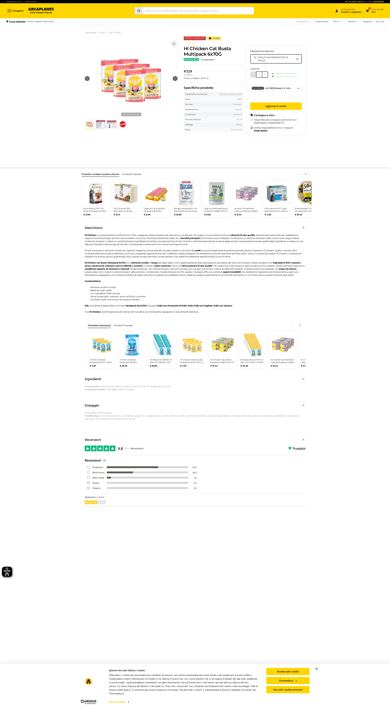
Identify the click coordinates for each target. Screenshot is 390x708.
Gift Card (380, 21)
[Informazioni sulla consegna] (283, 122)
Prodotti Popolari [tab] (131, 174)
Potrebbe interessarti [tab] (99, 325)
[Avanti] (305, 174)
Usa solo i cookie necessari (287, 689)
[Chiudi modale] (70, 32)
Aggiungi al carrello (276, 106)
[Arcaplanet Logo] (41, 11)
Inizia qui (346, 33)
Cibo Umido (114, 32)
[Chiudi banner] (317, 669)
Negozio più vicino (14, 2)
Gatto (102, 32)
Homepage (90, 32)
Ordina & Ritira (322, 21)
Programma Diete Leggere (319, 39)
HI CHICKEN (190, 43)
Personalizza (286, 680)
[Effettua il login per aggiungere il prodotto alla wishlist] (174, 44)
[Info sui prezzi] (207, 78)
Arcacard (317, 35)
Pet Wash (317, 30)
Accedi (339, 26)
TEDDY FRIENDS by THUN (319, 30)
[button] (131, 78)
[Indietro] (299, 174)
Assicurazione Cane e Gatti (325, 39)
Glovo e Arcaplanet (321, 49)
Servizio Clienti (31, 2)
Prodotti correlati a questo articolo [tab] (100, 174)
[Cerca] (139, 10)
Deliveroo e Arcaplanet (323, 54)
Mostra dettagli (117, 702)
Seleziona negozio (41, 57)
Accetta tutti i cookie (288, 671)
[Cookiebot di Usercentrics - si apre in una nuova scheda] (88, 702)
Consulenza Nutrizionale (324, 44)
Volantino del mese (327, 30)
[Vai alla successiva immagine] (175, 78)
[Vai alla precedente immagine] (87, 78)
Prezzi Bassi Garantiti (317, 35)
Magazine (367, 21)
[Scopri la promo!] (361, 42)
